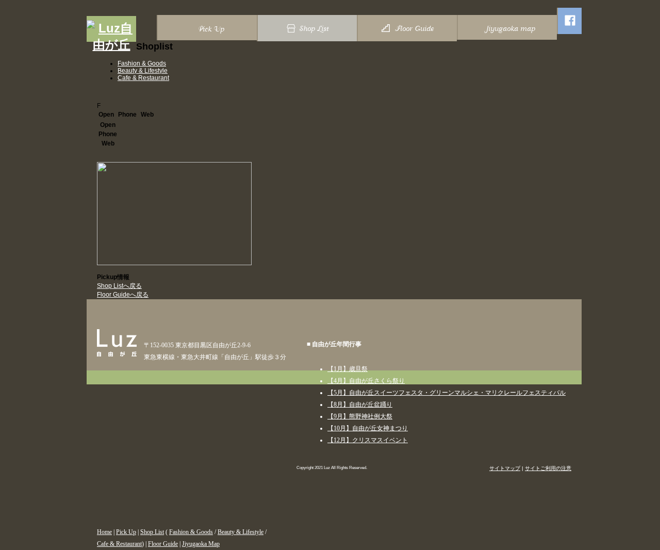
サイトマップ (504, 468)
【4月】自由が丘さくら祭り (366, 380)
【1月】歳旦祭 (347, 369)
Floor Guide (163, 543)
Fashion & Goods (142, 63)
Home (104, 532)
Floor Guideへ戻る (122, 294)
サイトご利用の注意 (548, 468)
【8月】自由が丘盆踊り (359, 404)
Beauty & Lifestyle (143, 70)
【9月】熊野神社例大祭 (359, 416)
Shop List (152, 532)
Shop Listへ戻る (119, 285)
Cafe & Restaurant (143, 78)
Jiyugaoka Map (201, 543)
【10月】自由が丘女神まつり (367, 428)
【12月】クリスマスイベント (367, 440)
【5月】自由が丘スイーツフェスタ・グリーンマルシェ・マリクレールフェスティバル (446, 392)
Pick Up (126, 532)
